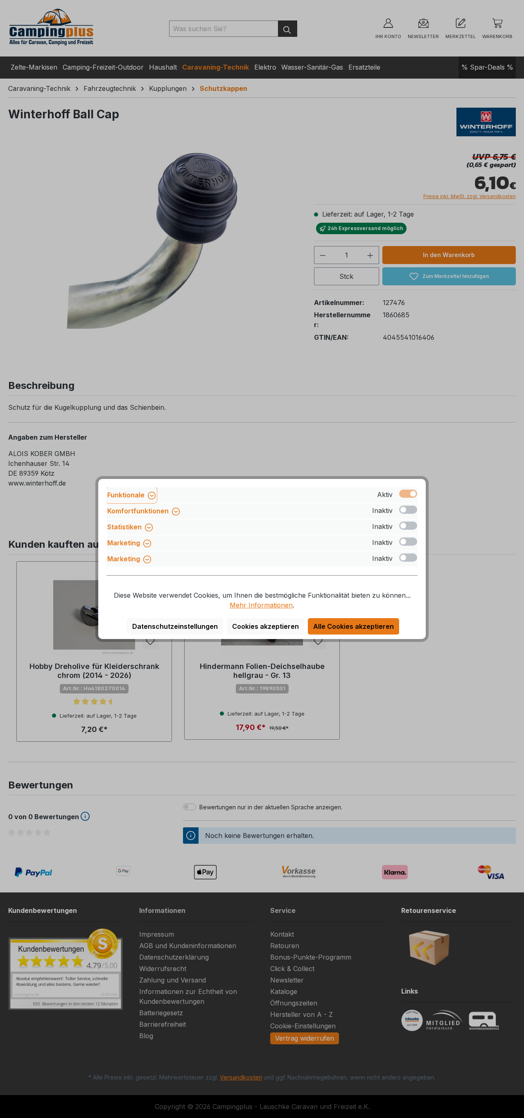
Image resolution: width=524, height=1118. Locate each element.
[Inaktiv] (408, 510)
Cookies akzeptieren (265, 626)
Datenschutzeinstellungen (175, 626)
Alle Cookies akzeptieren (353, 626)
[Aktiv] (408, 494)
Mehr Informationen (261, 605)
